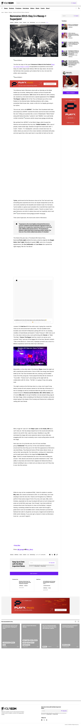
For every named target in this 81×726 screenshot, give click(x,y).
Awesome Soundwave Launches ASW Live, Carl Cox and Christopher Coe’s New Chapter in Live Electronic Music (74, 63)
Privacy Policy (37, 418)
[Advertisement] (71, 111)
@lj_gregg (21, 402)
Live (28, 22)
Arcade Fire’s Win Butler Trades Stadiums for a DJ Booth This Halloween (73, 43)
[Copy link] (57, 407)
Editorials (10, 12)
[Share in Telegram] (54, 407)
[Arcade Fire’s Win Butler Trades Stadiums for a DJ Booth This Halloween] (64, 44)
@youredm (69, 72)
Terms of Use (43, 418)
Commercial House (46, 438)
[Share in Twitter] (52, 407)
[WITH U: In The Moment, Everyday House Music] (64, 27)
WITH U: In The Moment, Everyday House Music (73, 25)
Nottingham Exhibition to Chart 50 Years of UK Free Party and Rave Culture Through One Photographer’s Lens (73, 53)
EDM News (16, 22)
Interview (32, 495)
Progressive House (26, 497)
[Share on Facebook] (50, 407)
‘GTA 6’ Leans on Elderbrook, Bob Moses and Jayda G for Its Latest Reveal (73, 35)
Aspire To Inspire (26, 492)
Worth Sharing (32, 22)
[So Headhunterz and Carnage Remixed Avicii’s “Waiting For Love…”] (10, 488)
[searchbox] (43, 3)
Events (21, 22)
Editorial (6, 12)
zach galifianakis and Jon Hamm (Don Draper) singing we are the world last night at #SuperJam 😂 (30, 235)
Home (2, 12)
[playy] (34, 83)
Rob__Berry (29, 402)
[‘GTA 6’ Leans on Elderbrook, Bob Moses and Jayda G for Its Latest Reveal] (64, 35)
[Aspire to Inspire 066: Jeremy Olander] (30, 488)
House (49, 440)
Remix (69, 497)
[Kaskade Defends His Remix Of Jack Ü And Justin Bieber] (70, 488)
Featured (24, 22)
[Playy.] (40, 458)
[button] (2, 8)
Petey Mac (17, 398)
